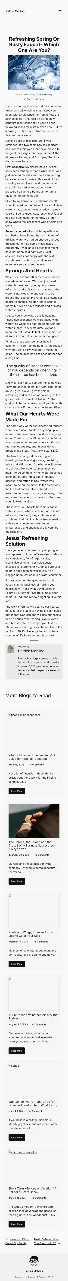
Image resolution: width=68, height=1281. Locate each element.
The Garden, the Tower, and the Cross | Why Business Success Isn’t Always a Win (32, 845)
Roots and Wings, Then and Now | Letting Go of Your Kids (32, 933)
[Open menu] (60, 11)
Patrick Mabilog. (15, 11)
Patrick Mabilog (44, 94)
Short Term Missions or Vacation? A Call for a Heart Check (32, 1190)
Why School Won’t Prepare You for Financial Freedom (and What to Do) (33, 1103)
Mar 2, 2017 (22, 94)
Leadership (38, 99)
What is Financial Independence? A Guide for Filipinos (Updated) (32, 756)
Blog (29, 99)
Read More (16, 791)
